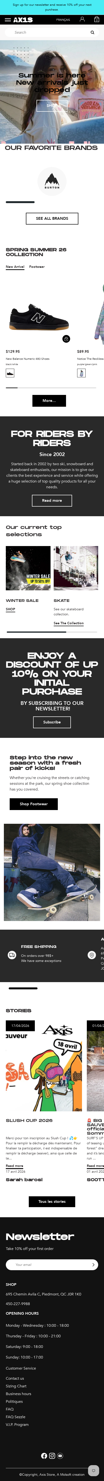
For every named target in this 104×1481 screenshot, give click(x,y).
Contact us (15, 1378)
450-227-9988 (18, 1304)
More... (49, 400)
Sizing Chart (16, 1386)
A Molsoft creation (71, 1474)
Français (63, 20)
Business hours (18, 1394)
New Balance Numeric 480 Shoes (27, 359)
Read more (52, 500)
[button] (10, 373)
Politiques (14, 1401)
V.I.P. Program (17, 1424)
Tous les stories (52, 1201)
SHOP (52, 105)
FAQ (10, 1409)
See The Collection (69, 623)
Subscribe (52, 722)
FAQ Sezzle (15, 1417)
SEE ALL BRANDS (52, 218)
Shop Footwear (34, 804)
